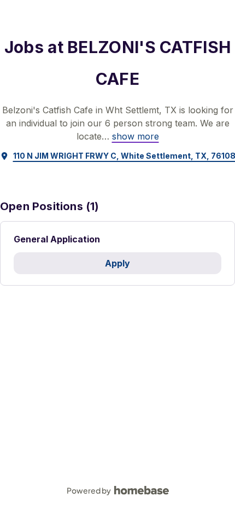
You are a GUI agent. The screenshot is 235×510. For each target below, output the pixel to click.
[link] (135, 136)
